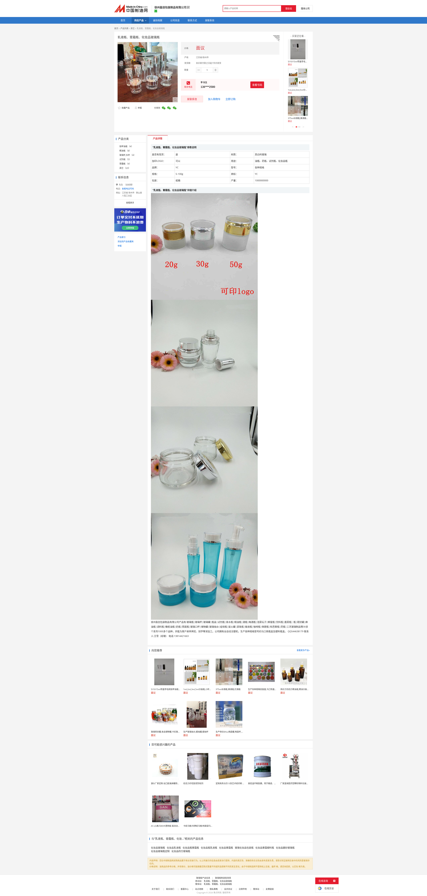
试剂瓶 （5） (125, 159)
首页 (116, 28)
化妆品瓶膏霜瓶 (191, 847)
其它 (133, 28)
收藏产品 (125, 107)
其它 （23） (124, 168)
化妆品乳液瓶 (174, 847)
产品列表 (124, 28)
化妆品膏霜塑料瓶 (264, 847)
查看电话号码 (128, 188)
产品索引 (122, 237)
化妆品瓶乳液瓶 (209, 847)
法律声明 (243, 889)
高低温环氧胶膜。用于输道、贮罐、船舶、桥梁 (269, 783)
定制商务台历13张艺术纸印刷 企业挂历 (233, 783)
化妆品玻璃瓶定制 (160, 851)
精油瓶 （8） (125, 150)
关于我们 (156, 889)
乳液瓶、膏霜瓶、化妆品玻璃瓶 (218, 881)
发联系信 (192, 99)
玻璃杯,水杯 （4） (127, 155)
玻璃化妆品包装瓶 (244, 847)
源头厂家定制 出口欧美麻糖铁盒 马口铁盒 (169, 783)
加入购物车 (214, 99)
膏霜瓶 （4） (125, 163)
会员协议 (228, 889)
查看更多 (130, 202)
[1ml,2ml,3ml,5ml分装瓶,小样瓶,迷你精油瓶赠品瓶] (298, 78)
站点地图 (199, 889)
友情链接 (270, 889)
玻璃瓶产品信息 (203, 878)
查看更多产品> (303, 650)
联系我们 (170, 889)
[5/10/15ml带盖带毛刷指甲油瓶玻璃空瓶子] (298, 49)
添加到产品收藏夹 (126, 241)
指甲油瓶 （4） (126, 146)
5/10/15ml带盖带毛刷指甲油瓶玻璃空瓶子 (306, 61)
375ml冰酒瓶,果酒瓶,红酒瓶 (300, 118)
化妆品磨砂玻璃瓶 (285, 847)
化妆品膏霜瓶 (226, 847)
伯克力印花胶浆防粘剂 (193, 783)
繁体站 (256, 889)
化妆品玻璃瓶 (158, 847)
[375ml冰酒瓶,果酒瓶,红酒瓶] (298, 106)
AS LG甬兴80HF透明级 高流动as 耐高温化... (170, 826)
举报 (140, 107)
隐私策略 (214, 889)
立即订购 (231, 99)
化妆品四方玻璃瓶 (180, 851)
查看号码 (257, 84)
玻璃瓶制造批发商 (223, 878)
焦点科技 (218, 892)
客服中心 (185, 889)
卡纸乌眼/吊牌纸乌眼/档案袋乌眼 (198, 826)
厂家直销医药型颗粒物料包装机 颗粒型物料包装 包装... (304, 783)
